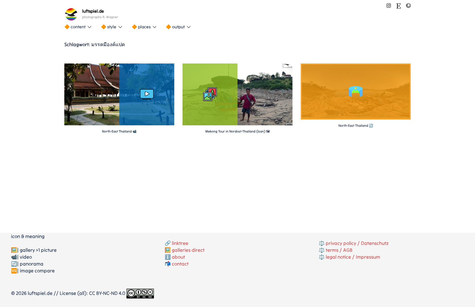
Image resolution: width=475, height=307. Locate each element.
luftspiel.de (93, 11)
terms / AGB (339, 250)
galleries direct (188, 250)
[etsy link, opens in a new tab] (398, 5)
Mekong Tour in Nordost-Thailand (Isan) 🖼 (237, 131)
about (178, 257)
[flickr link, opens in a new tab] (408, 5)
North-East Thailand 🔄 (355, 125)
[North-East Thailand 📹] (119, 123)
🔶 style (108, 26)
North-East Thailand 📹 (119, 131)
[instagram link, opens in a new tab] (388, 5)
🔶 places (141, 26)
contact (180, 264)
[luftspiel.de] (71, 14)
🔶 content (74, 26)
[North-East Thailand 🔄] (356, 118)
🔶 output (175, 26)
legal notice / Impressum (353, 257)
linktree (180, 243)
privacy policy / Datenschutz (357, 243)
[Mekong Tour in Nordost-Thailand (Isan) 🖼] (237, 123)
